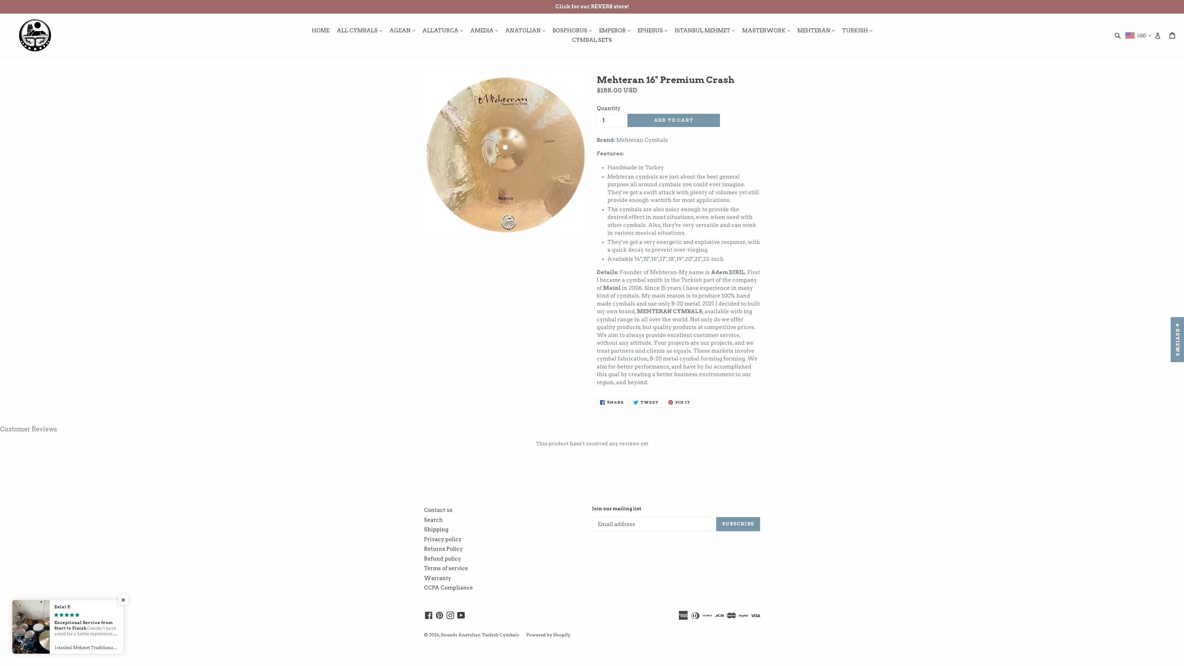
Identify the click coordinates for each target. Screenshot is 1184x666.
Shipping (436, 529)
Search (433, 520)
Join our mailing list (616, 508)
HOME (320, 30)
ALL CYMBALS (361, 30)
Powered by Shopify (548, 634)
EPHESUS (654, 30)
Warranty (437, 578)
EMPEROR (616, 30)
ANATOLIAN (526, 30)
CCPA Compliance (448, 588)
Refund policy (442, 559)
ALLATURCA (444, 30)
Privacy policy (443, 539)
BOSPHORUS (574, 30)
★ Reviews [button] (1177, 339)
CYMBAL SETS (592, 40)
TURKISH (858, 30)
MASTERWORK (767, 30)
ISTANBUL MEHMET (706, 30)
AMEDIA (485, 30)
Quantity (608, 108)
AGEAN (403, 30)
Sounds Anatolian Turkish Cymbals (480, 634)
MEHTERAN (817, 30)
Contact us (438, 510)
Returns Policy (443, 549)
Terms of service (446, 568)
